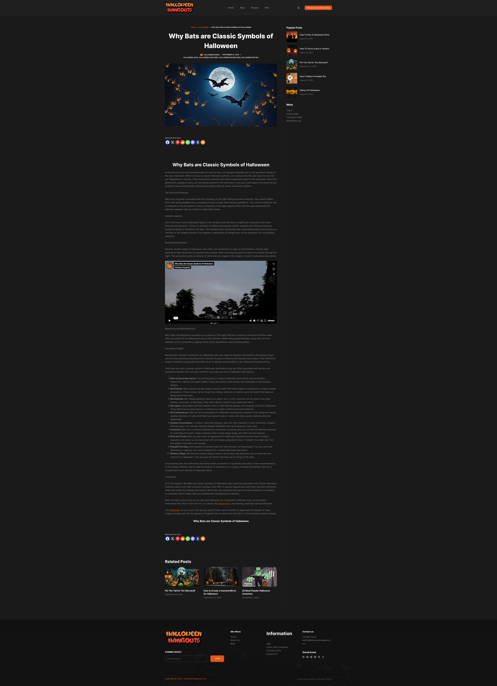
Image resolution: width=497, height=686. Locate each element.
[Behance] (319, 657)
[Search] (298, 8)
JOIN (217, 658)
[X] (172, 142)
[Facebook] (167, 142)
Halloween (188, 57)
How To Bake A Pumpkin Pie (313, 76)
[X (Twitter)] (307, 657)
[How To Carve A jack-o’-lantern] (291, 50)
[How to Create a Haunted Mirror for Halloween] (221, 577)
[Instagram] (311, 657)
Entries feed (292, 114)
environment (224, 503)
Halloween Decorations (230, 57)
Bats (196, 57)
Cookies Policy (273, 650)
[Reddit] (182, 142)
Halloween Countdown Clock (318, 8)
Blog (242, 7)
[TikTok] (323, 657)
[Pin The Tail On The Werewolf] (182, 577)
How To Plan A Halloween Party (314, 35)
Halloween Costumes (208, 57)
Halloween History (250, 57)
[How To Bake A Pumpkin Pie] (291, 78)
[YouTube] (315, 657)
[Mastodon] (193, 142)
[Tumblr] (198, 142)
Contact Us (272, 654)
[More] (203, 142)
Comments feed (294, 117)
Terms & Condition (306, 679)
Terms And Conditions (277, 647)
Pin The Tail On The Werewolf (180, 590)
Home (231, 7)
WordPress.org (293, 120)
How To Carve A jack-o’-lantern (314, 48)
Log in (289, 110)
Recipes (254, 7)
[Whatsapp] (187, 142)
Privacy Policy (325, 679)
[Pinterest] (177, 142)
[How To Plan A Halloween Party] (291, 36)
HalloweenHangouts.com (195, 678)
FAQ (267, 7)
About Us (235, 640)
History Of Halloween (310, 90)
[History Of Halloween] (291, 92)
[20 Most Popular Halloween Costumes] (259, 577)
